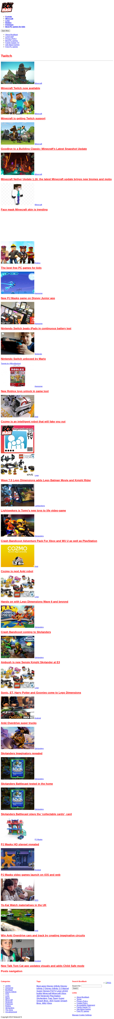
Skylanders (39, 536)
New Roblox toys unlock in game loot (25, 391)
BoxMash (9, 990)
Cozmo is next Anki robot (17, 571)
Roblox (37, 263)
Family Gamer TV (84, 1007)
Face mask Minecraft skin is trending (24, 209)
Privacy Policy (82, 1001)
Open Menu (5, 31)
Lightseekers (40, 506)
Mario (7, 998)
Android (38, 718)
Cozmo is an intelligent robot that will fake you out (33, 421)
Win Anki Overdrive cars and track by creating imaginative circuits (43, 935)
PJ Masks (38, 839)
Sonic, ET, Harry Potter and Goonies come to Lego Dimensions (41, 692)
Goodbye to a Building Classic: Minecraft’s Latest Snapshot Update (44, 148)
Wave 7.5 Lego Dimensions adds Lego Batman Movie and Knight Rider (46, 480)
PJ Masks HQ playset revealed (20, 844)
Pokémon (9, 1004)
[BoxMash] (57, 7)
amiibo (8, 986)
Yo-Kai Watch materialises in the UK (23, 905)
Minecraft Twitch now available (20, 88)
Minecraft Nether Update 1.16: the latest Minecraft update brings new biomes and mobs (56, 179)
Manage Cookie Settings (82, 1015)
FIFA (7, 994)
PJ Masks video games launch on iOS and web (30, 874)
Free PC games (83, 1011)
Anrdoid (38, 870)
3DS (36, 900)
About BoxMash (83, 997)
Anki (36, 417)
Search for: (76, 986)
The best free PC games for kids (21, 267)
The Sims (9, 1010)
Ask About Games (84, 1009)
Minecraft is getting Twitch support (23, 118)
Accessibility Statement (86, 1005)
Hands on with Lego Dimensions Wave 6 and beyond (34, 601)
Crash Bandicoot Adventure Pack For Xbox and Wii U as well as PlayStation (49, 540)
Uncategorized (11, 1012)
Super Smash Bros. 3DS (50, 999)
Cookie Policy (82, 1003)
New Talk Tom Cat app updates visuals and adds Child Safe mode (42, 965)
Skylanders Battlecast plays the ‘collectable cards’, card (36, 814)
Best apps (41, 986)
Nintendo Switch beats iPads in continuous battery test (36, 328)
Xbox (49, 1003)
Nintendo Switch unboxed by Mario (23, 358)
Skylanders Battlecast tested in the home (27, 783)
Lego (37, 475)
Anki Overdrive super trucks (19, 722)
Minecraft (38, 83)
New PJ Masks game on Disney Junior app (28, 298)
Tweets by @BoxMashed (11, 364)
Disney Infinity (10, 992)
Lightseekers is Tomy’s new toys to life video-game (33, 510)
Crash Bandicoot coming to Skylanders (26, 631)
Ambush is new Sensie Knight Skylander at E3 (30, 662)
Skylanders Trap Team (47, 998)
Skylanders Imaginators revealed (21, 753)
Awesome (39, 293)
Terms (79, 999)
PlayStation (55, 996)
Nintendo (38, 354)
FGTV (53, 991)
